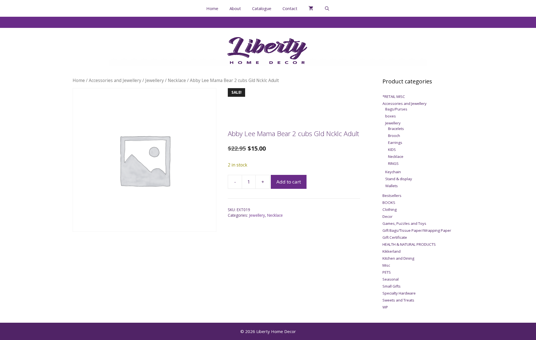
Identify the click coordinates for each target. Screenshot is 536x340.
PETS (386, 272)
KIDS (392, 149)
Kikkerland (391, 251)
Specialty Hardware (399, 293)
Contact (290, 8)
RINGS (393, 163)
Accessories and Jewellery (115, 80)
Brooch (394, 135)
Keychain (393, 171)
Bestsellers (391, 195)
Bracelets (396, 128)
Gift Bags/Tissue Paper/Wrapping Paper (416, 230)
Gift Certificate (394, 237)
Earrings (395, 142)
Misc (386, 265)
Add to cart (288, 182)
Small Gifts (391, 286)
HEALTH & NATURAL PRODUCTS (409, 244)
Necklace (177, 80)
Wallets (391, 185)
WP (385, 307)
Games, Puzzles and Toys (404, 223)
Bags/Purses (396, 109)
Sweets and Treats (398, 300)
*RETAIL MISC (393, 96)
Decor (387, 216)
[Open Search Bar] (327, 8)
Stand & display (398, 178)
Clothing (389, 209)
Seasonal (390, 279)
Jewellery (154, 80)
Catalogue (261, 8)
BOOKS (388, 202)
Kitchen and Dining (398, 258)
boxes (390, 116)
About (235, 8)
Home (212, 8)
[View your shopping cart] (311, 8)
